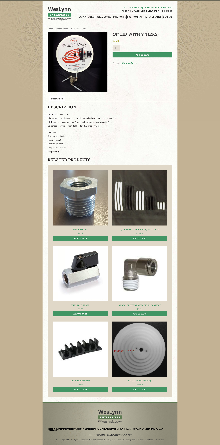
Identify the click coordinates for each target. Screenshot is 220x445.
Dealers (167, 16)
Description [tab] (57, 98)
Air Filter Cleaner (151, 16)
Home (50, 28)
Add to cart (142, 55)
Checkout (167, 11)
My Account (138, 11)
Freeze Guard (103, 16)
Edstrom (132, 16)
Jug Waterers (86, 16)
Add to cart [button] (80, 238)
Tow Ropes (119, 16)
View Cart (153, 11)
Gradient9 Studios (156, 440)
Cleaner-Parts (61, 28)
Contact (137, 429)
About (125, 11)
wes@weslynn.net (161, 7)
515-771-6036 (135, 7)
